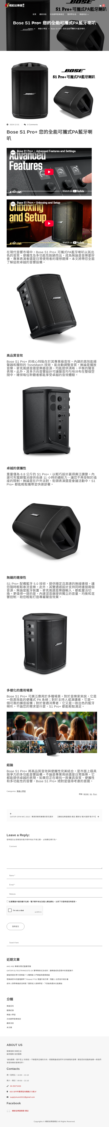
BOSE (86, 794)
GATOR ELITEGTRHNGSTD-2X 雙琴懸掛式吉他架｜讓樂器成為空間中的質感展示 (40, 971)
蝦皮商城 (36, 23)
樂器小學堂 (21, 791)
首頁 (34, 14)
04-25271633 (15, 1086)
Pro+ (95, 794)
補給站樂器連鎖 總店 (20, 1111)
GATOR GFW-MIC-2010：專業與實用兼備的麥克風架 (31, 817)
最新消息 (43, 14)
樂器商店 (83, 14)
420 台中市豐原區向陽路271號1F (23, 1092)
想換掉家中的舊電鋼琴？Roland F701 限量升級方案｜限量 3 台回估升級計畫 (37, 979)
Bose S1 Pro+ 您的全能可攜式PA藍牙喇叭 (49, 135)
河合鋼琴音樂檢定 (57, 14)
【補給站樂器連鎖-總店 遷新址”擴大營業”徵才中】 (77, 817)
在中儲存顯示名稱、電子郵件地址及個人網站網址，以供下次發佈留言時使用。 (43, 902)
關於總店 (69, 23)
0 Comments (32, 125)
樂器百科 (47, 23)
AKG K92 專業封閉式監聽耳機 (19, 966)
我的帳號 (58, 23)
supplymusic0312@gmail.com (22, 1097)
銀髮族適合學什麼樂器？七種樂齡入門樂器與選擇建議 (28, 975)
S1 (91, 794)
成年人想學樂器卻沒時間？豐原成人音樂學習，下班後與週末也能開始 (34, 984)
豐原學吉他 (71, 14)
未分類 (9, 1027)
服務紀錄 (10, 1010)
